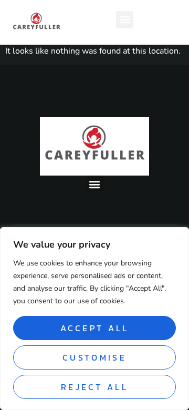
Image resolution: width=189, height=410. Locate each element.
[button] (124, 19)
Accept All (94, 328)
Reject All (94, 387)
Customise (94, 357)
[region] (94, 318)
